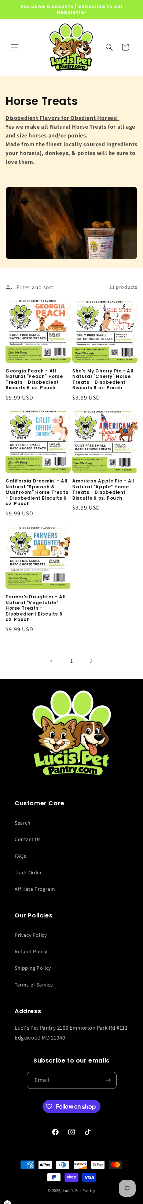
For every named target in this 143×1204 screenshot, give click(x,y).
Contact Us (28, 839)
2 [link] (91, 661)
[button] (15, 47)
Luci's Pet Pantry (79, 1190)
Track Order (28, 872)
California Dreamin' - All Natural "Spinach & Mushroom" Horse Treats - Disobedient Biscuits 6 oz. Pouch (37, 492)
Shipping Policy (33, 968)
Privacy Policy (31, 935)
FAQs (20, 856)
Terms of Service (34, 984)
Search (23, 822)
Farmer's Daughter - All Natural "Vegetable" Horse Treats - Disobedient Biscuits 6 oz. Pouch (36, 608)
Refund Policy (31, 951)
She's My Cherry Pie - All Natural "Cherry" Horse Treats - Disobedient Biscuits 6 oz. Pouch (103, 379)
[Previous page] (52, 661)
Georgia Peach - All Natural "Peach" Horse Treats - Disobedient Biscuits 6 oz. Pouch (34, 379)
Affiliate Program (35, 889)
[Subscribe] (108, 1080)
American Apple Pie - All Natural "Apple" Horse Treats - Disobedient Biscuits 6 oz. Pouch (103, 489)
